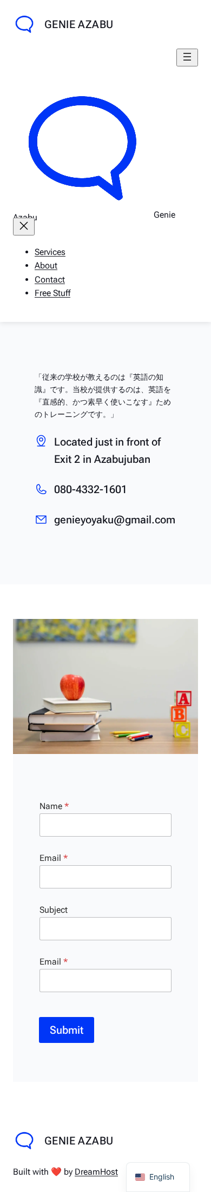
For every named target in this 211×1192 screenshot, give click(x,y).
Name (54, 806)
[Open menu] (187, 57)
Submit (66, 1029)
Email (53, 858)
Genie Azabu (78, 24)
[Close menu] (24, 226)
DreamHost (96, 1172)
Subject (53, 910)
